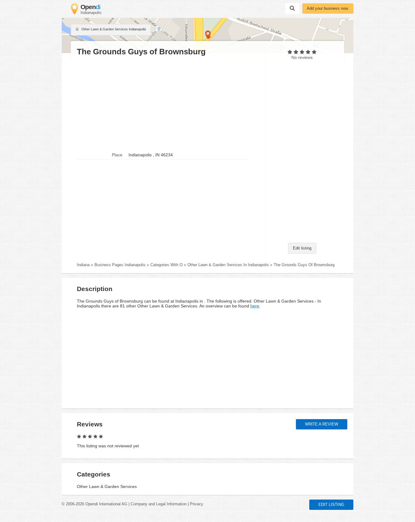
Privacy (196, 504)
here (254, 305)
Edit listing (302, 248)
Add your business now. (328, 8)
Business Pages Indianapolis (120, 265)
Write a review (321, 424)
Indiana (83, 265)
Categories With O (166, 265)
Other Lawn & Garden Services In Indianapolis (228, 265)
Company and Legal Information (159, 504)
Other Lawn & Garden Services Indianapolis (113, 29)
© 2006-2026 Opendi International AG (94, 504)
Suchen (292, 8)
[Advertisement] (168, 103)
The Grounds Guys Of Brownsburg (304, 265)
